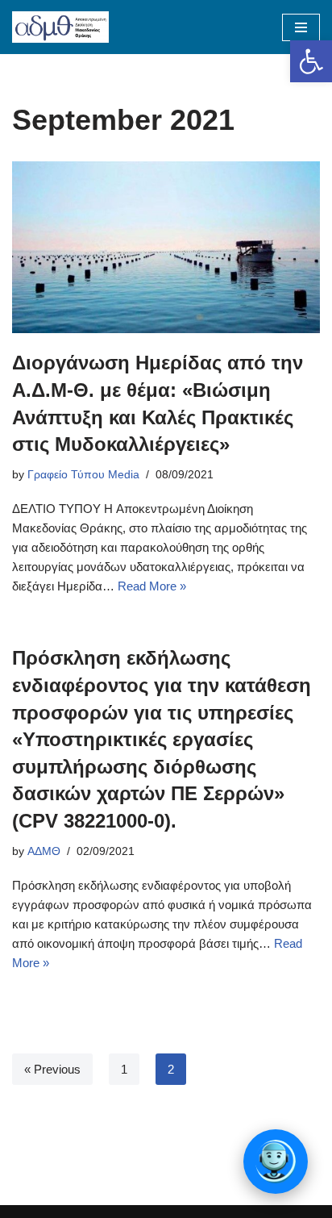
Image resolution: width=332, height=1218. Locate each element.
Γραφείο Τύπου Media (83, 475)
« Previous (52, 1069)
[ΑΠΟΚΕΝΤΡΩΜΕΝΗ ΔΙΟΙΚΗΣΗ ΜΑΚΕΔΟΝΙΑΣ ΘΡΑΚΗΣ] (60, 27)
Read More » (152, 586)
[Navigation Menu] (301, 27)
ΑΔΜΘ (43, 851)
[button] (311, 61)
